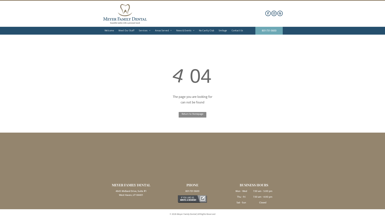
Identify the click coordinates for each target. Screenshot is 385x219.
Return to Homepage (192, 114)
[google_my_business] (280, 14)
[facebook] (268, 14)
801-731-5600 (192, 191)
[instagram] (274, 14)
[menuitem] (109, 30)
